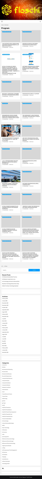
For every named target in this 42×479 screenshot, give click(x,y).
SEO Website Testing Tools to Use (8, 279)
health (3, 405)
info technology (6, 54)
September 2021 (5, 332)
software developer (7, 31)
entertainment (5, 389)
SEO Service (5, 103)
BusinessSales (5, 371)
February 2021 (5, 347)
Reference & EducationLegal (7, 441)
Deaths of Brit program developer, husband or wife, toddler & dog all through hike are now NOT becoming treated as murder (10, 255)
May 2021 (4, 341)
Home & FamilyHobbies (6, 418)
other (3, 434)
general (3, 400)
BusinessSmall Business (7, 374)
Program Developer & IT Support (30, 93)
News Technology (5, 427)
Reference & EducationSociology (8, 443)
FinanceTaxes (4, 396)
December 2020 (5, 352)
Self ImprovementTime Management (9, 450)
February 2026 (5, 298)
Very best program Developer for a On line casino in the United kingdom (30, 139)
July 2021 (4, 336)
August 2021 (4, 334)
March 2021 (4, 345)
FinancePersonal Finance (7, 394)
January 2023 (4, 323)
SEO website (4, 454)
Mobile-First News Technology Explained (10, 286)
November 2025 (5, 305)
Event (3, 391)
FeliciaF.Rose (5, 47)
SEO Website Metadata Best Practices (9, 277)
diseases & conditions (6, 387)
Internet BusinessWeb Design (8, 423)
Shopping (4, 456)
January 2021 (4, 350)
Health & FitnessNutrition (7, 416)
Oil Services (4, 432)
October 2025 (4, 307)
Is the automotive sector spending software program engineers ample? (9, 230)
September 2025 (5, 309)
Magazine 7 (25, 477)
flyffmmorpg (4, 398)
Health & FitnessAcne (6, 407)
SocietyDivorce (5, 459)
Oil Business (4, 430)
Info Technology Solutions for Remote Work (10, 281)
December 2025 (5, 303)
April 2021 (4, 343)
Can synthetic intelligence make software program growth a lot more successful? (10, 44)
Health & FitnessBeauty (7, 409)
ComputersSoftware (6, 385)
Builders (4, 367)
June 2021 (4, 338)
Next (6, 266)
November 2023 (5, 316)
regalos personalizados (6, 445)
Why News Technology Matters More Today (10, 283)
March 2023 (4, 321)
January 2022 (4, 330)
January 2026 (4, 300)
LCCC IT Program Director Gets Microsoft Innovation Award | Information (10, 162)
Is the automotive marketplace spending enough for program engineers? (10, 207)
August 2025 (4, 312)
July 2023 (4, 318)
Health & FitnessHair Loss (7, 414)
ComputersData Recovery (7, 378)
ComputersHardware (6, 382)
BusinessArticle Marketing (7, 369)
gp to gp (3, 403)
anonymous (4, 365)
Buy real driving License (6, 376)
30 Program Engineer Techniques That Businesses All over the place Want (10, 139)
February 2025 (5, 314)
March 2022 (4, 325)
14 (4, 266)
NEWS (3, 425)
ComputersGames (5, 380)
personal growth (5, 436)
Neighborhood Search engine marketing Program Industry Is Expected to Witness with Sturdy (10, 116)
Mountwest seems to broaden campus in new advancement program (10, 184)
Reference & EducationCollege (8, 438)
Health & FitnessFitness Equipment (9, 412)
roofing (3, 447)
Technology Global (6, 463)
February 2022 (5, 327)
